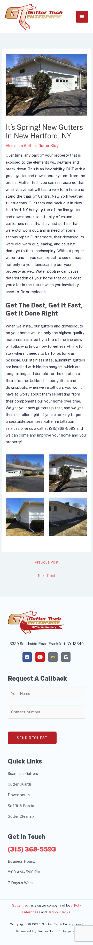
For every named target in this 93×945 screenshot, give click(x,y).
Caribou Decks (59, 912)
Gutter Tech (21, 905)
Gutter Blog (48, 145)
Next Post (46, 575)
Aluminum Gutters (21, 145)
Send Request (32, 738)
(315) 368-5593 (32, 849)
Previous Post (47, 562)
